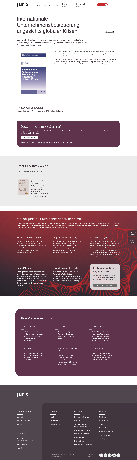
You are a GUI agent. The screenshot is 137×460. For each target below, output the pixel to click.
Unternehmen (79, 437)
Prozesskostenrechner (106, 431)
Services (103, 411)
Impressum (53, 454)
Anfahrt (19, 448)
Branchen (79, 411)
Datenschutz (63, 454)
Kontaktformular (22, 444)
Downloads (103, 428)
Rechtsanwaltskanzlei (81, 417)
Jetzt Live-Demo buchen (105, 285)
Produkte (54, 411)
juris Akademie (55, 424)
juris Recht (53, 417)
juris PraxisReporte (105, 435)
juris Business (55, 420)
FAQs (101, 424)
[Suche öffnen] (112, 5)
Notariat (77, 420)
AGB (57, 454)
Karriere (19, 424)
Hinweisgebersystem (55, 456)
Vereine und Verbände (82, 434)
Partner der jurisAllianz (25, 420)
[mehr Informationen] (23, 187)
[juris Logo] (22, 5)
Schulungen (103, 417)
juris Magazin (103, 439)
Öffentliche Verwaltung (82, 430)
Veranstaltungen (104, 420)
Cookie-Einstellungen (72, 454)
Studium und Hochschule (83, 445)
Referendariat (79, 441)
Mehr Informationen (29, 137)
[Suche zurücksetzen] (110, 5)
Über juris (20, 417)
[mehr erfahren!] (110, 32)
